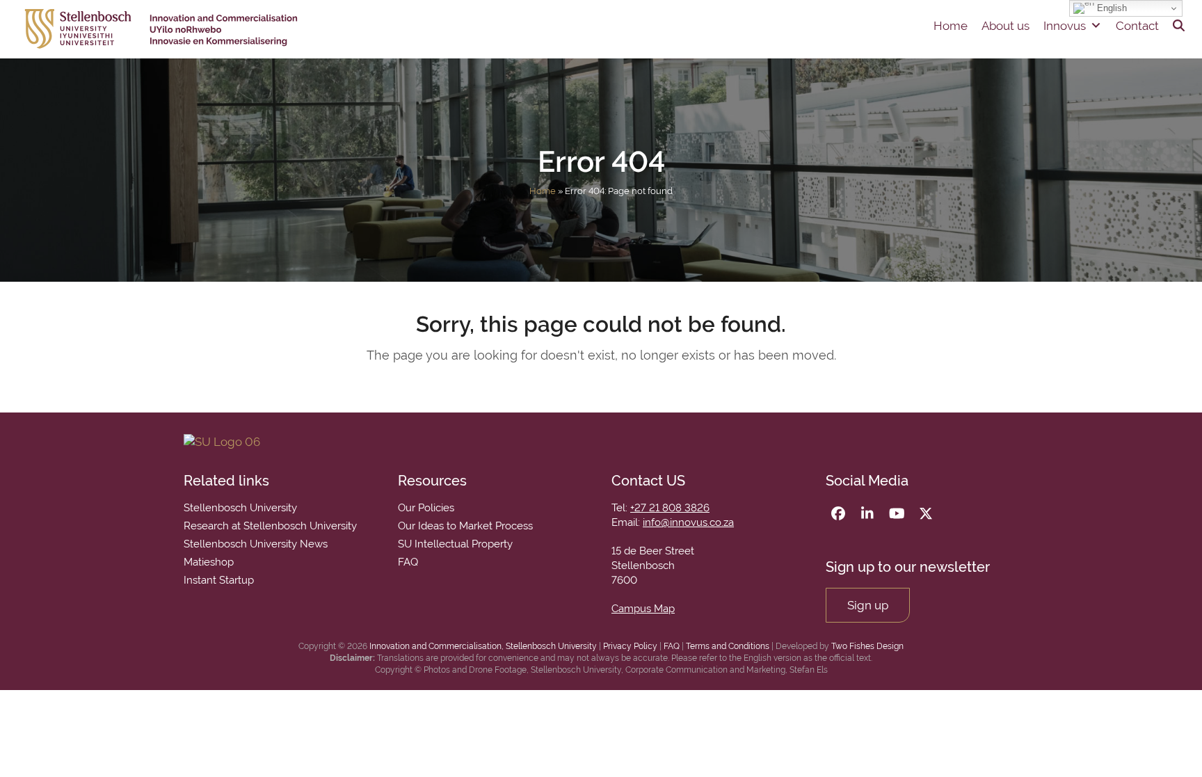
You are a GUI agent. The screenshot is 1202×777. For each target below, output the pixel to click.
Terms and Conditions (727, 646)
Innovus (1064, 26)
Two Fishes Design (867, 646)
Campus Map (643, 608)
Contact (1137, 26)
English (1110, 8)
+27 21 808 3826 (670, 508)
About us (1005, 26)
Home (950, 26)
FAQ (672, 646)
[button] (1179, 26)
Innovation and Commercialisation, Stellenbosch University (483, 646)
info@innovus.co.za (688, 522)
